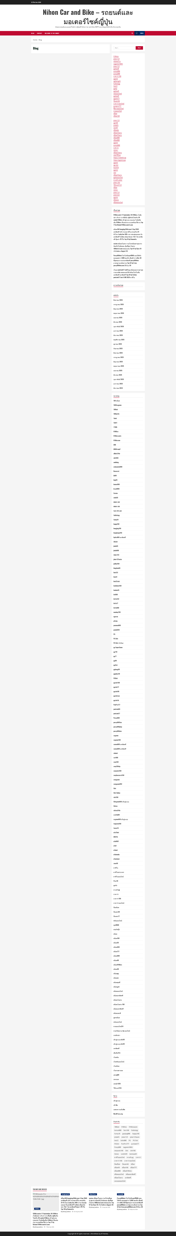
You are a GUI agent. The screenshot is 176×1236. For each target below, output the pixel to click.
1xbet (115, 418)
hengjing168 (117, 528)
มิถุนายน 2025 (118, 362)
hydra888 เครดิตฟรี (119, 537)
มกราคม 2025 (118, 384)
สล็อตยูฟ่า (116, 987)
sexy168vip (116, 766)
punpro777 (117, 106)
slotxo (115, 150)
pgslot (115, 79)
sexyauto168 (117, 771)
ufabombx (116, 854)
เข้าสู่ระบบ (116, 1101)
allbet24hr (116, 453)
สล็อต (115, 113)
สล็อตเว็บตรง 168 (118, 1004)
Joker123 (116, 555)
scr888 (115, 757)
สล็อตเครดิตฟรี (118, 995)
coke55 (115, 498)
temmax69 (133, 1154)
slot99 (115, 128)
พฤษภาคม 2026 (118, 313)
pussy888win (117, 731)
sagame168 (117, 740)
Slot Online (116, 793)
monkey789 (117, 612)
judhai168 (116, 564)
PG (114, 634)
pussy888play (117, 727)
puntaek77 (116, 713)
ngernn (115, 616)
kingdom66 (116, 568)
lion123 (115, 572)
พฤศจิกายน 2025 (118, 340)
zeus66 (115, 863)
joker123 (116, 59)
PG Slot (115, 639)
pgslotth (116, 700)
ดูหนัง (115, 89)
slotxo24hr (116, 810)
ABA (114, 445)
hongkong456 (117, 533)
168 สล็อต (116, 401)
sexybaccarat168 (118, 775)
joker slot (116, 182)
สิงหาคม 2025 (118, 353)
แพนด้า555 (117, 1084)
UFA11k (115, 837)
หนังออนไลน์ (117, 94)
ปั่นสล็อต (116, 907)
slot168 (115, 797)
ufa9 (114, 846)
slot (114, 173)
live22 (115, 86)
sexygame (116, 780)
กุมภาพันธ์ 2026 (118, 326)
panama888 (117, 625)
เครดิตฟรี (116, 1048)
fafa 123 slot (117, 511)
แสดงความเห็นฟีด (119, 1109)
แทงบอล (116, 1079)
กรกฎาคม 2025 (118, 357)
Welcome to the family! (52, 33)
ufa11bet (116, 832)
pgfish (115, 665)
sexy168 (116, 762)
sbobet (115, 753)
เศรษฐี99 (116, 1075)
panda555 (116, 630)
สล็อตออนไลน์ (118, 202)
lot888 (115, 594)
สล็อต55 (116, 943)
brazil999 (116, 489)
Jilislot (115, 542)
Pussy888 (116, 718)
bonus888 (116, 484)
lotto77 (115, 603)
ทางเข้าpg (116, 890)
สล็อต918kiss (117, 965)
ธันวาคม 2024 (118, 388)
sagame (115, 735)
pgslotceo (116, 696)
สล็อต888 (116, 138)
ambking (116, 462)
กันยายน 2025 (118, 348)
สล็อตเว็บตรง (117, 133)
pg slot (115, 165)
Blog (32, 33)
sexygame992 (117, 784)
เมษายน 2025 (117, 370)
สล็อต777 (116, 951)
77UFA (115, 427)
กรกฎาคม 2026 (118, 304)
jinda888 (116, 550)
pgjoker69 (116, 674)
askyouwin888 (117, 467)
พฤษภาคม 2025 (118, 366)
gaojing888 (126, 1134)
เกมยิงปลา (116, 1035)
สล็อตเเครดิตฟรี (118, 1009)
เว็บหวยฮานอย (118, 1070)
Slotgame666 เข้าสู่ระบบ (121, 802)
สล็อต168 (116, 116)
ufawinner (116, 859)
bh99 (115, 475)
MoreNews (95, 1234)
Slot (114, 788)
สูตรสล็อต (116, 1017)
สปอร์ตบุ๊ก (116, 929)
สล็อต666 (116, 947)
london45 (116, 590)
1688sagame (117, 405)
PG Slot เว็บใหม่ (118, 643)
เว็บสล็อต (116, 1066)
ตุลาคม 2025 (117, 344)
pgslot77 (116, 99)
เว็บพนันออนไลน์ (118, 1062)
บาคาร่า (116, 148)
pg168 (115, 123)
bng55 (115, 480)
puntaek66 (116, 709)
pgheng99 (117, 81)
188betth (116, 414)
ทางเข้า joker (117, 180)
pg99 (115, 661)
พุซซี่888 (116, 925)
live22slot (116, 581)
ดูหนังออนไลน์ (118, 177)
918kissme (116, 440)
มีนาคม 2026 (117, 322)
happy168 (116, 524)
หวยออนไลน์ (117, 111)
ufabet (115, 850)
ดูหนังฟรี (116, 69)
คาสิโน (115, 868)
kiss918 (116, 168)
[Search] (132, 33)
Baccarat (116, 471)
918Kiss (115, 431)
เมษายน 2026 (117, 317)
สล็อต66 (116, 130)
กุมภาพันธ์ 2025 (118, 379)
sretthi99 (116, 815)
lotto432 (116, 599)
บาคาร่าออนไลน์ (118, 104)
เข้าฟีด (115, 1105)
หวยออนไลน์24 (118, 1026)
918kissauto (117, 436)
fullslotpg (116, 84)
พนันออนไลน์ (117, 921)
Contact (39, 33)
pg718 (115, 652)
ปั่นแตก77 (116, 916)
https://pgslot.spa (119, 160)
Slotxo (115, 806)
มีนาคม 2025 (117, 375)
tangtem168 (117, 824)
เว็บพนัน (116, 1057)
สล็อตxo (116, 200)
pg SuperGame (117, 647)
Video (141, 33)
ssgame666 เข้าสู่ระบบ (120, 819)
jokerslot (116, 195)
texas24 (116, 828)
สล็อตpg (116, 973)
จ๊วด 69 (115, 881)
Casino (115, 493)
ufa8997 (116, 841)
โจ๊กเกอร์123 (117, 185)
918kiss (116, 56)
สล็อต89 (116, 960)
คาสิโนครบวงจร (118, 872)
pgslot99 (116, 691)
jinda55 (115, 125)
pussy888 (116, 71)
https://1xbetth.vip (119, 158)
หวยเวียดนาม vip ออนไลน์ (121, 1031)
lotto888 (116, 608)
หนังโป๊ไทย (117, 155)
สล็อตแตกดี (117, 1013)
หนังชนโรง (117, 61)
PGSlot (115, 678)
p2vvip (115, 621)
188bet (115, 409)
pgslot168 (116, 683)
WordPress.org (118, 1114)
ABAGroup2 (116, 449)
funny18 (115, 520)
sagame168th (118, 64)
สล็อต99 (116, 969)
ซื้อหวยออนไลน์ (118, 109)
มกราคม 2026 (118, 331)
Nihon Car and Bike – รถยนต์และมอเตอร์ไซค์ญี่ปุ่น (88, 16)
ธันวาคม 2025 (118, 335)
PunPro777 (116, 705)
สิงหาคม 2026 (118, 300)
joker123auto (117, 559)
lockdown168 (117, 586)
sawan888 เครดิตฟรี (119, 744)
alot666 (115, 458)
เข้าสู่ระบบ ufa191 (119, 1039)
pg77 (115, 656)
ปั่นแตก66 (116, 101)
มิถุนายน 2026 (118, 309)
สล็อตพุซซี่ (116, 982)
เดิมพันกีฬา (117, 1053)
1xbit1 (115, 423)
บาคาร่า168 (117, 76)
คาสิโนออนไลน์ (118, 876)
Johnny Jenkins (38, 1227)
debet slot (116, 502)
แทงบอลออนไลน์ (119, 1181)
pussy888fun (117, 722)
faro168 (126, 1130)
